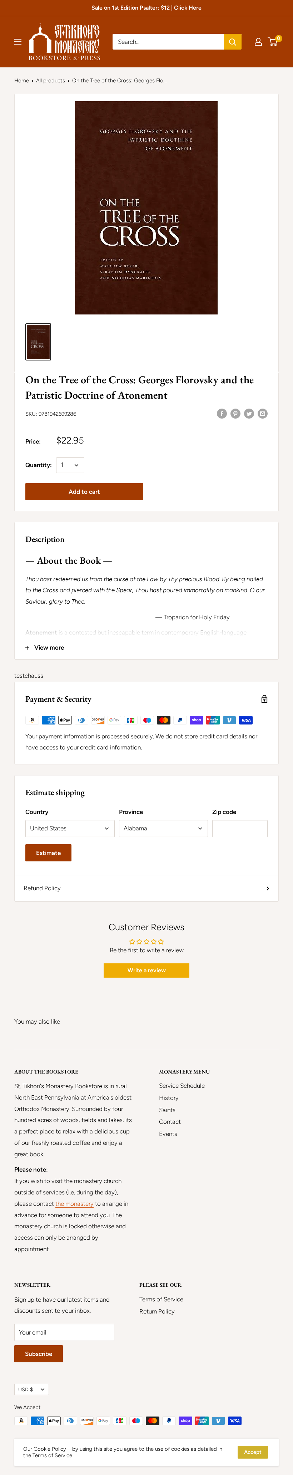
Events (168, 1133)
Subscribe (38, 1353)
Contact (170, 1121)
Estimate (48, 852)
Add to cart (84, 491)
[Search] (233, 42)
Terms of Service (161, 1299)
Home (21, 80)
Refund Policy (42, 888)
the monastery (74, 1203)
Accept (253, 1452)
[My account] (258, 42)
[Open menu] (17, 42)
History (169, 1097)
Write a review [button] (147, 970)
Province (131, 811)
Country (36, 811)
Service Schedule (182, 1085)
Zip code (224, 811)
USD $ (25, 1389)
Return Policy (157, 1311)
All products (50, 80)
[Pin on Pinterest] (235, 413)
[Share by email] (263, 413)
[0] (272, 41)
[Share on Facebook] (222, 413)
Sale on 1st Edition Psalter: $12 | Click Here (146, 7)
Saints (167, 1109)
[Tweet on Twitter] (249, 413)
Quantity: (38, 464)
